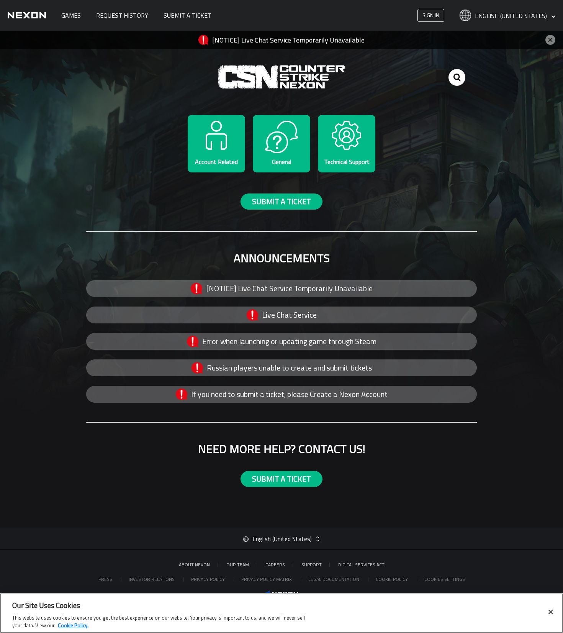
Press (105, 579)
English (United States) (511, 16)
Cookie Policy (392, 579)
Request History (122, 15)
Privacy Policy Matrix (267, 579)
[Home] (27, 15)
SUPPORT (311, 564)
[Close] (550, 611)
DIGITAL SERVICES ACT (361, 564)
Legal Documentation (334, 579)
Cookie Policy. (73, 625)
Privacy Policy (208, 579)
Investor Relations (152, 579)
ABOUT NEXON (194, 564)
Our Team (237, 564)
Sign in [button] (430, 15)
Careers (275, 564)
